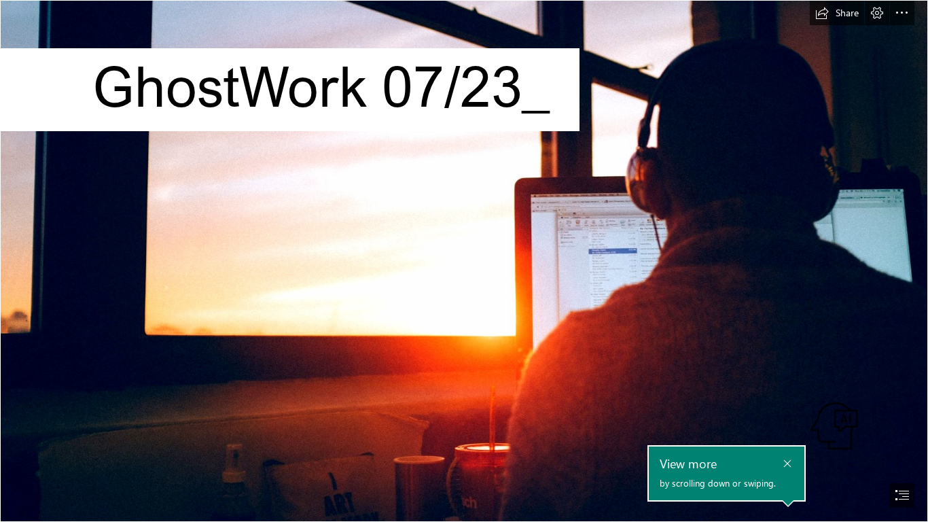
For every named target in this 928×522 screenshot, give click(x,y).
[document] (464, 261)
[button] (837, 13)
